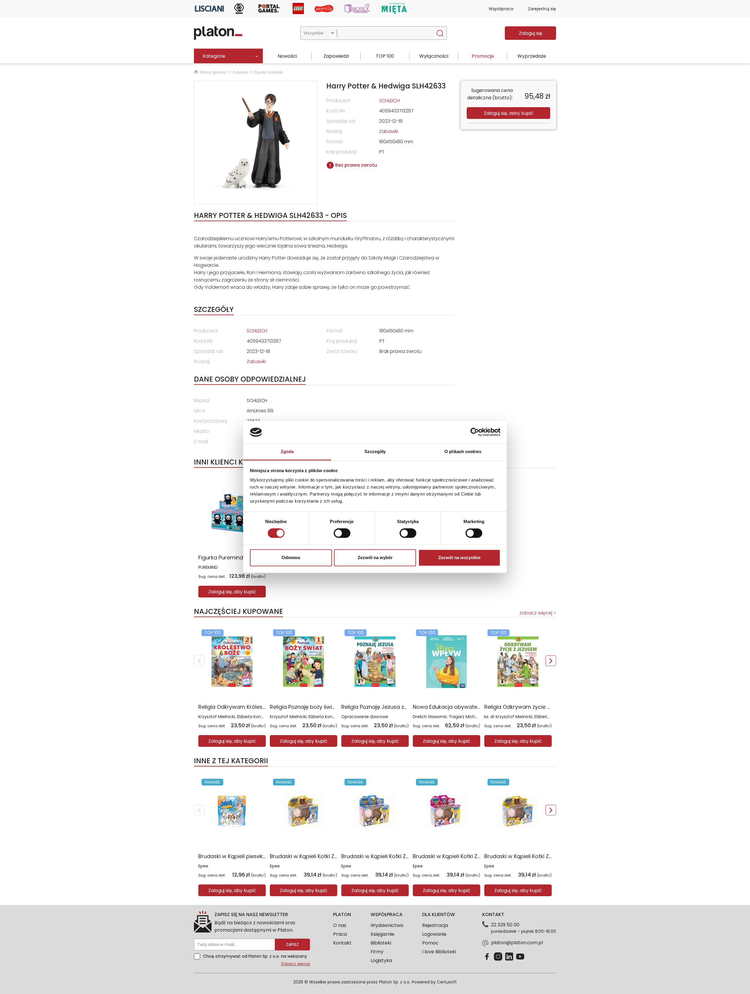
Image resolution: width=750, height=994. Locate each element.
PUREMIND (208, 567)
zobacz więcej (535, 612)
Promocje (483, 56)
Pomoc (430, 943)
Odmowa (291, 557)
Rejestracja (435, 925)
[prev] (199, 660)
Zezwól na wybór (375, 557)
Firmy (377, 951)
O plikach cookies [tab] (462, 451)
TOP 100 (385, 56)
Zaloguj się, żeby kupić (508, 113)
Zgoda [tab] (287, 451)
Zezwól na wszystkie (459, 557)
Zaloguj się (530, 33)
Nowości (287, 56)
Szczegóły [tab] (375, 451)
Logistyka (381, 960)
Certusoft (447, 982)
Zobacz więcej (295, 964)
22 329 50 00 (505, 924)
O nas (339, 925)
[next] (551, 660)
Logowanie (434, 934)
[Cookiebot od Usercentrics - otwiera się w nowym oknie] (474, 432)
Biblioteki (381, 943)
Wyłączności (433, 56)
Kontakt (342, 943)
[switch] (342, 533)
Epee (203, 866)
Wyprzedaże (531, 56)
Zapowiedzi (336, 56)
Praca (340, 934)
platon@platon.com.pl (517, 942)
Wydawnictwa (387, 925)
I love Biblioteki (439, 951)
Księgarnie (382, 934)
